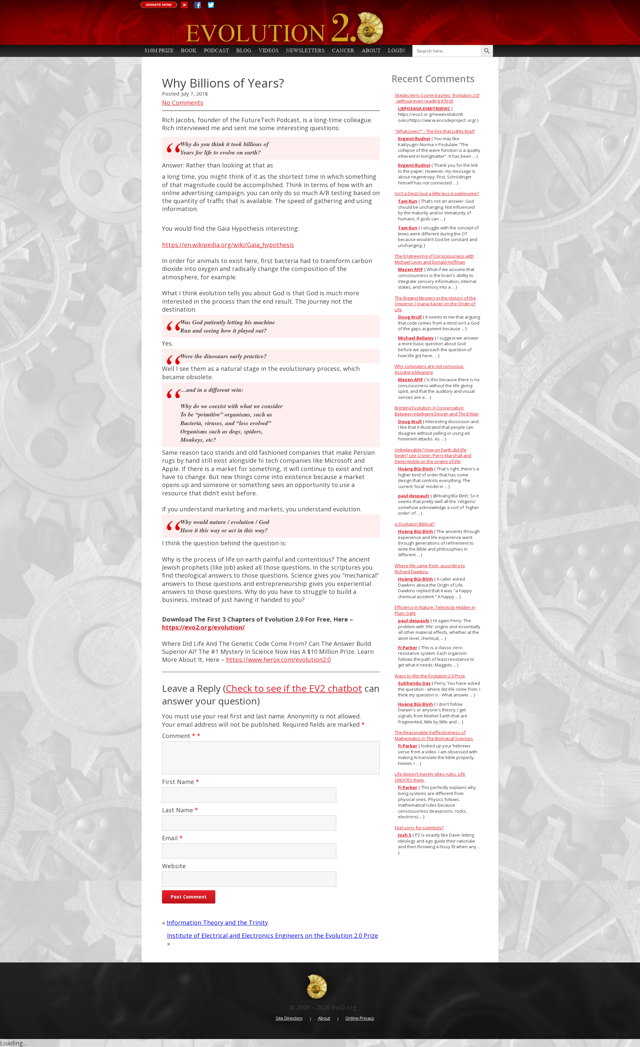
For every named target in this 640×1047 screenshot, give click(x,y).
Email (172, 838)
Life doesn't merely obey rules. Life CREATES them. (430, 777)
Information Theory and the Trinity (217, 922)
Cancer (343, 50)
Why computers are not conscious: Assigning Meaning (429, 369)
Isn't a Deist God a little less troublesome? (437, 193)
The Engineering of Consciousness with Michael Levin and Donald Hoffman (434, 259)
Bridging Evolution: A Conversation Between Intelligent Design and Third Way (437, 411)
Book (189, 50)
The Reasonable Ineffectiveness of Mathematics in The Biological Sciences (434, 735)
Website (174, 866)
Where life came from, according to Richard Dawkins (430, 569)
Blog (243, 50)
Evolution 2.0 (313, 28)
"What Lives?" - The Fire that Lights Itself (435, 131)
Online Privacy (359, 1018)
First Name (180, 782)
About (371, 50)
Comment (178, 736)
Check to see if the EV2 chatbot (294, 688)
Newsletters (305, 50)
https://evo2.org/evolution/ (203, 627)
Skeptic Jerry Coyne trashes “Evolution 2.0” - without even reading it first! (437, 98)
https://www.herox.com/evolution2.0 (278, 659)
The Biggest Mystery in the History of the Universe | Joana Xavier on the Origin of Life (435, 304)
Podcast (216, 50)
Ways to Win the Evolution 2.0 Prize (430, 676)
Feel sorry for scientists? (419, 828)
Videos (269, 50)
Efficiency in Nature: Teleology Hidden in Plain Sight (435, 610)
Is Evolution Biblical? (415, 524)
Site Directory (289, 1018)
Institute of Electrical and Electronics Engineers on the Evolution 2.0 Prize (272, 935)
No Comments (182, 103)
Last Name (180, 810)
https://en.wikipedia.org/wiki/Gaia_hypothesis (228, 245)
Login (396, 50)
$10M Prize (159, 50)
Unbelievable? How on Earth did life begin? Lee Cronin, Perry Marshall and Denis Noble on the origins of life (433, 455)
